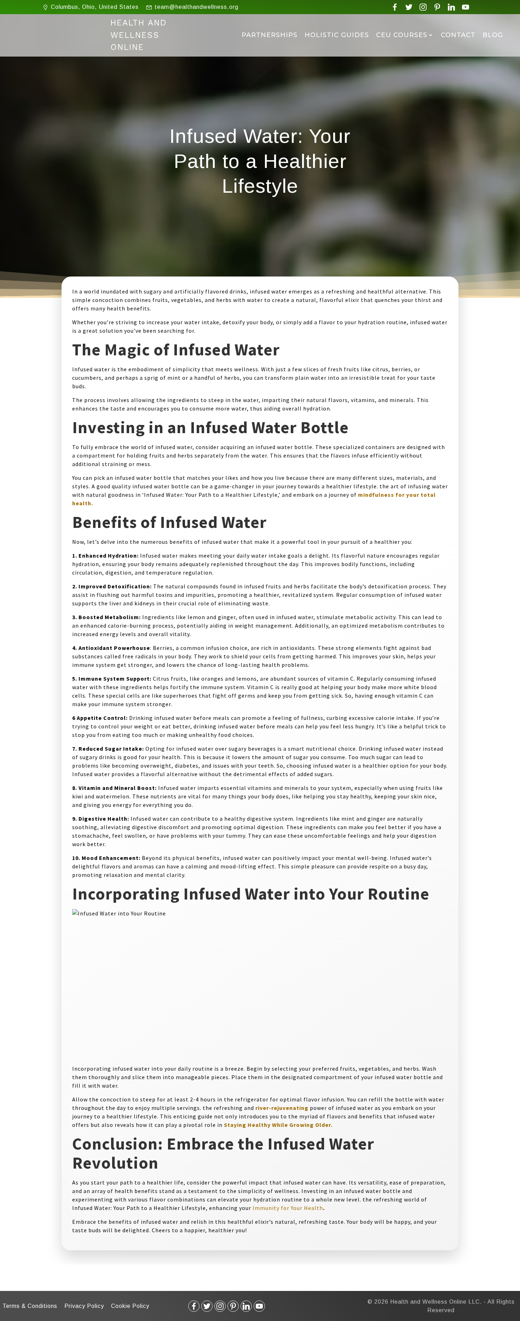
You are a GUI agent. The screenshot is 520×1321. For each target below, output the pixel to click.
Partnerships (269, 35)
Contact (458, 35)
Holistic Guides (337, 35)
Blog (493, 35)
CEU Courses (401, 35)
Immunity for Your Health (288, 1207)
